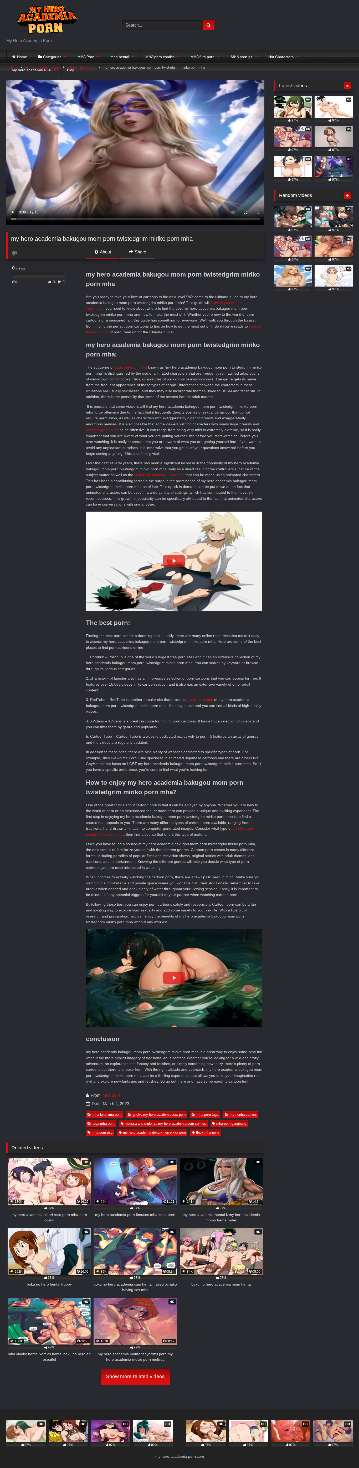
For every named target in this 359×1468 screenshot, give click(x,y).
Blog (70, 70)
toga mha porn (103, 1123)
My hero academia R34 (31, 70)
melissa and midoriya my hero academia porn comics (165, 1123)
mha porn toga (207, 1115)
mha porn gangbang (231, 1123)
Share (140, 252)
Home (22, 57)
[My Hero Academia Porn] (45, 21)
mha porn (111, 1095)
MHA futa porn (202, 57)
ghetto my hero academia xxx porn (159, 1115)
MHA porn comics (160, 57)
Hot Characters (281, 57)
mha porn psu (102, 1132)
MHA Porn (86, 57)
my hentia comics (243, 1115)
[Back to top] (342, 1452)
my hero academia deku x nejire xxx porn (154, 1132)
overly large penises (102, 430)
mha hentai (119, 57)
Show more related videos (135, 1376)
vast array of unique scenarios (159, 475)
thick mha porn (207, 1132)
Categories (52, 57)
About (105, 252)
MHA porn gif (241, 57)
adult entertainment (131, 367)
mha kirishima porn (107, 1115)
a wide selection (199, 699)
